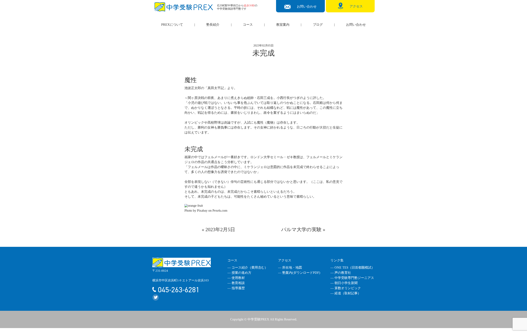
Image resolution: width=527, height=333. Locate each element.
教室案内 (282, 24)
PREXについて (172, 24)
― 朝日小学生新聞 (344, 283)
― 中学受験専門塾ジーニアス (352, 278)
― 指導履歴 (236, 288)
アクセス (284, 260)
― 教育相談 (236, 283)
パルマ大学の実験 (301, 229)
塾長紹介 (212, 24)
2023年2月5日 (220, 229)
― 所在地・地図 (290, 267)
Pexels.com (219, 210)
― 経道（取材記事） (345, 293)
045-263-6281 (177, 290)
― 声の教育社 (340, 272)
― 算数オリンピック (345, 288)
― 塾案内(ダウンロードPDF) (299, 272)
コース (248, 24)
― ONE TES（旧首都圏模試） (352, 267)
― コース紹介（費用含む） (247, 267)
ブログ (318, 24)
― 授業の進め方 (239, 272)
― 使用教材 (236, 278)
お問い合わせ (356, 24)
